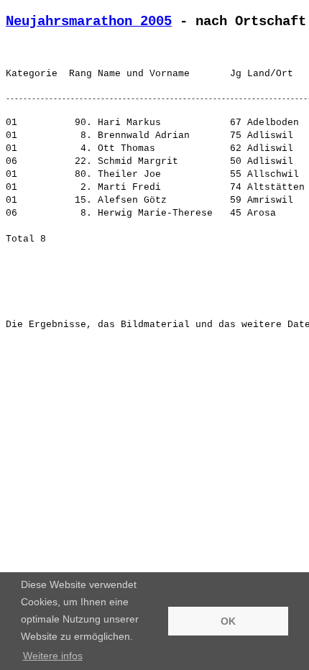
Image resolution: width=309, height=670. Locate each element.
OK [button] (228, 621)
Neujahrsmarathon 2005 (89, 21)
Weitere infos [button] (53, 655)
